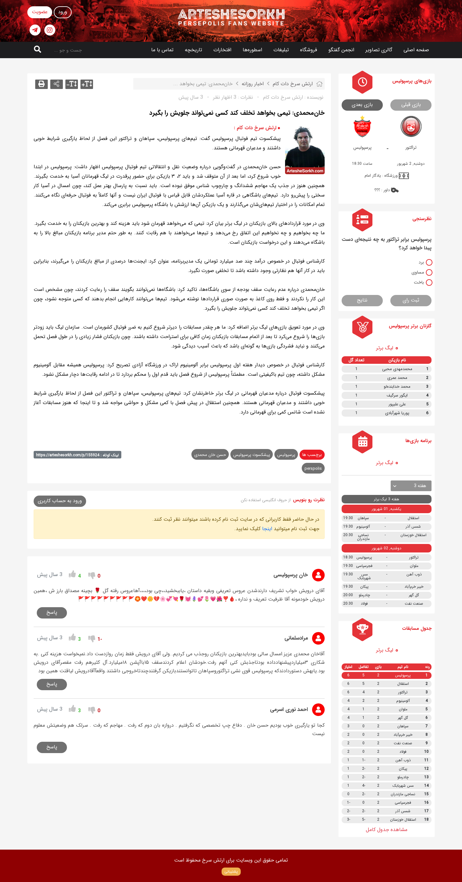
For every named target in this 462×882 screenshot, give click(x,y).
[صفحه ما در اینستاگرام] (49, 30)
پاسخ (52, 612)
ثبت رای (411, 300)
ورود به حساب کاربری (60, 501)
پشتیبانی (231, 871)
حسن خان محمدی (210, 455)
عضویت (40, 12)
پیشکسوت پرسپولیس (251, 455)
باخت (419, 282)
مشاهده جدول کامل (386, 830)
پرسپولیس (286, 455)
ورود (62, 12)
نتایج (362, 300)
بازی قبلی (411, 104)
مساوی (417, 272)
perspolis (313, 468)
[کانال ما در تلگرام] (35, 30)
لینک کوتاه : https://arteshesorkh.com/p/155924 (77, 455)
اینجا (267, 529)
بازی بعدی (362, 104)
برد (421, 262)
